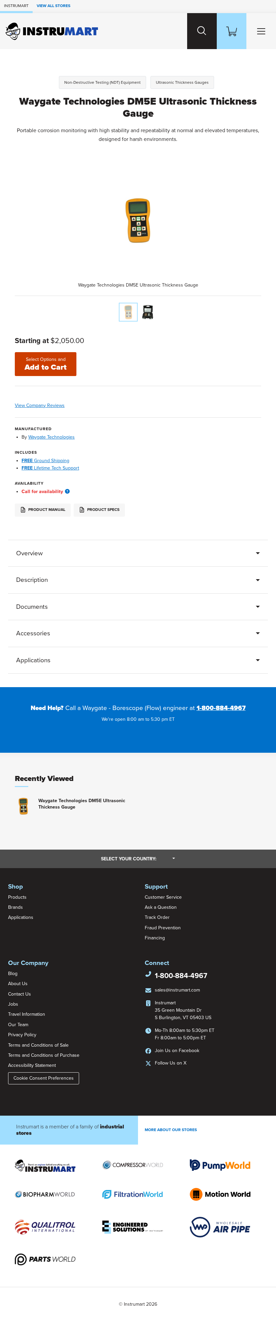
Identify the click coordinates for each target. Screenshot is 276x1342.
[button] (67, 491)
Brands (15, 907)
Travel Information (26, 1014)
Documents (32, 606)
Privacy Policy (22, 1035)
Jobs (13, 1004)
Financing (155, 938)
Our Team (18, 1025)
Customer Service (163, 897)
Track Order (157, 917)
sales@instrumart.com (177, 990)
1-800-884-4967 (221, 708)
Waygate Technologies (51, 437)
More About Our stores (171, 1129)
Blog (13, 973)
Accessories (33, 633)
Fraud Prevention (163, 928)
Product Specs (102, 510)
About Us (18, 983)
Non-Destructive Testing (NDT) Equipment (102, 82)
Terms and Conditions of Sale (38, 1045)
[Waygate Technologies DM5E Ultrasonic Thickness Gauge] (128, 312)
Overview (29, 553)
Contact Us (19, 994)
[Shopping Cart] (231, 31)
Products (17, 897)
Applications (33, 660)
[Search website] (202, 31)
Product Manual (46, 510)
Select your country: (138, 859)
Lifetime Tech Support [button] (50, 468)
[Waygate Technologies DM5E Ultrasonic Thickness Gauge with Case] (147, 312)
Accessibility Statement (32, 1065)
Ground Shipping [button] (45, 460)
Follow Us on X (170, 1063)
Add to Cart (46, 364)
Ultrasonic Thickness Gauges (182, 82)
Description (32, 580)
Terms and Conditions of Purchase (43, 1055)
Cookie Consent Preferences (43, 1078)
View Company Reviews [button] (54, 405)
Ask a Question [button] (161, 907)
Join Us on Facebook (177, 1050)
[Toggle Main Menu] (261, 31)
